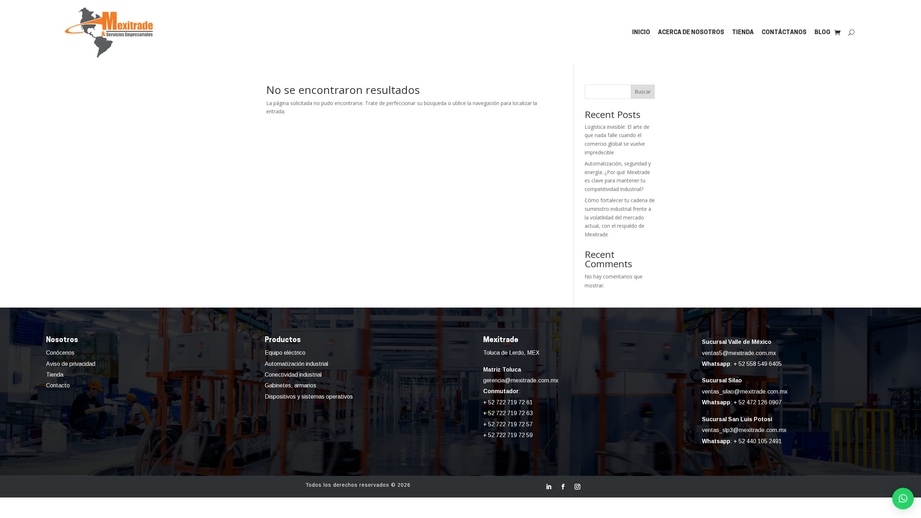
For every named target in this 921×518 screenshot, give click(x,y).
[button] (903, 498)
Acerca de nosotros (691, 32)
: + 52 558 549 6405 (742, 364)
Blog (822, 32)
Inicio (641, 32)
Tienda (743, 32)
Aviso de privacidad (70, 364)
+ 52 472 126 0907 (758, 402)
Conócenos (60, 353)
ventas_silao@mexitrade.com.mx (745, 391)
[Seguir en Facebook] (563, 486)
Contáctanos (784, 32)
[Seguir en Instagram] (577, 486)
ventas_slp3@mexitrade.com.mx (744, 430)
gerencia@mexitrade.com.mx (520, 380)
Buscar (643, 91)
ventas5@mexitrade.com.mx (739, 353)
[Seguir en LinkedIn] (548, 486)
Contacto (58, 385)
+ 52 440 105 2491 (758, 441)
